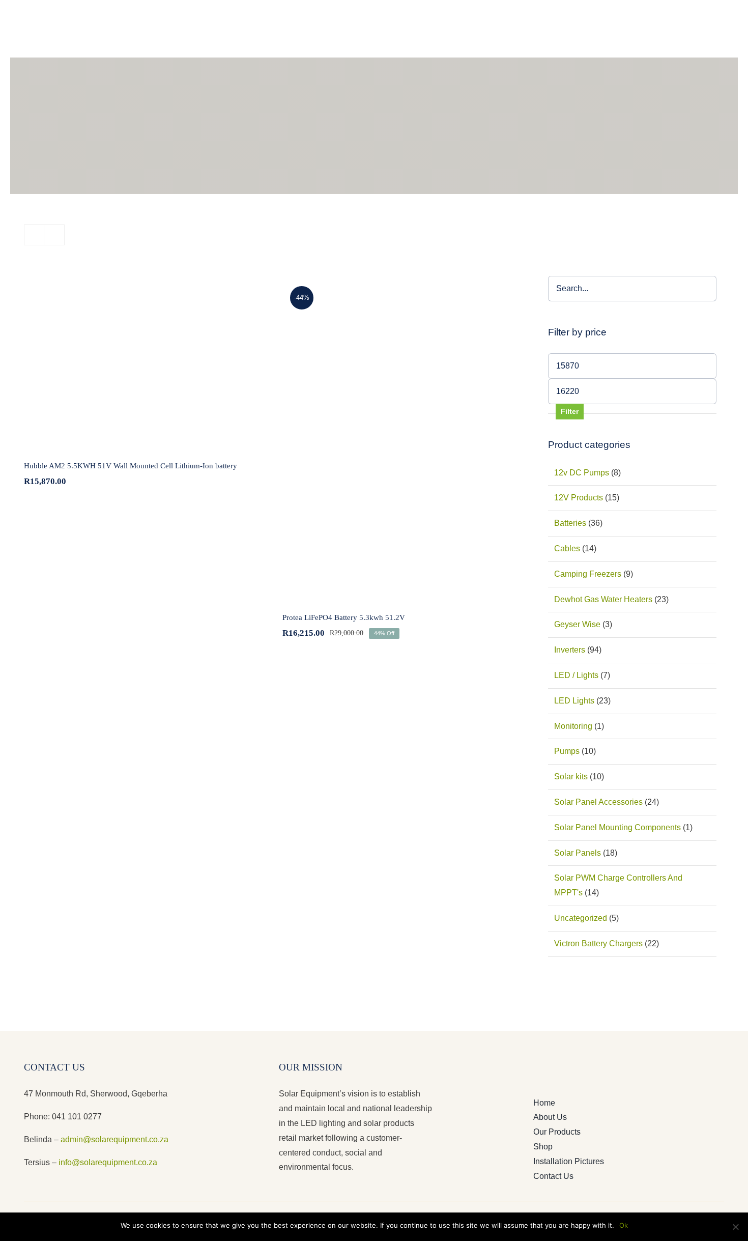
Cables (567, 548)
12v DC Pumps (581, 472)
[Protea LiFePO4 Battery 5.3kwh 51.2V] (401, 438)
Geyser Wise (577, 624)
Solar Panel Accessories (598, 802)
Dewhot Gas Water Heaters (603, 599)
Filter (570, 411)
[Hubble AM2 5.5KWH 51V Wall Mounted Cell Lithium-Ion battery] (143, 362)
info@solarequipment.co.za (106, 1162)
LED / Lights (576, 675)
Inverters (569, 649)
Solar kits (571, 776)
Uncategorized (580, 918)
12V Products (578, 497)
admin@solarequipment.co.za (114, 1139)
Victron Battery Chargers (598, 943)
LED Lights (574, 700)
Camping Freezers (587, 574)
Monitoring (573, 726)
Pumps (567, 751)
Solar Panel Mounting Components (617, 827)
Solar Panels (577, 853)
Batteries (570, 523)
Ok (623, 1225)
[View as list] (54, 235)
